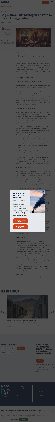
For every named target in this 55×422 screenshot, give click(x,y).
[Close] (43, 191)
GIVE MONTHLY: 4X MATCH (20, 220)
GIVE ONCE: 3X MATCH (20, 227)
